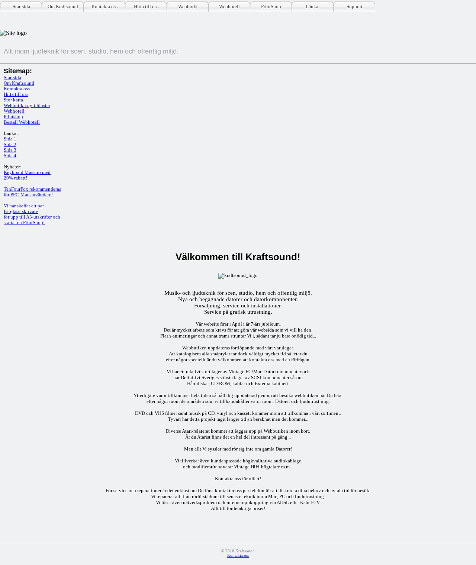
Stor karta (13, 100)
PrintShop (271, 6)
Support (355, 6)
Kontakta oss (104, 6)
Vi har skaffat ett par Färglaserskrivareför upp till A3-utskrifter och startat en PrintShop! (32, 214)
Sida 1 (10, 139)
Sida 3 (10, 150)
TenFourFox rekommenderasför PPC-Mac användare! (32, 192)
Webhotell (229, 6)
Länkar (313, 6)
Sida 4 (10, 155)
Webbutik (188, 6)
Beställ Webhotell (22, 122)
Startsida (21, 6)
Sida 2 (10, 144)
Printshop (13, 116)
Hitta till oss (146, 6)
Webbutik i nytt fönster (27, 105)
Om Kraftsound (63, 6)
